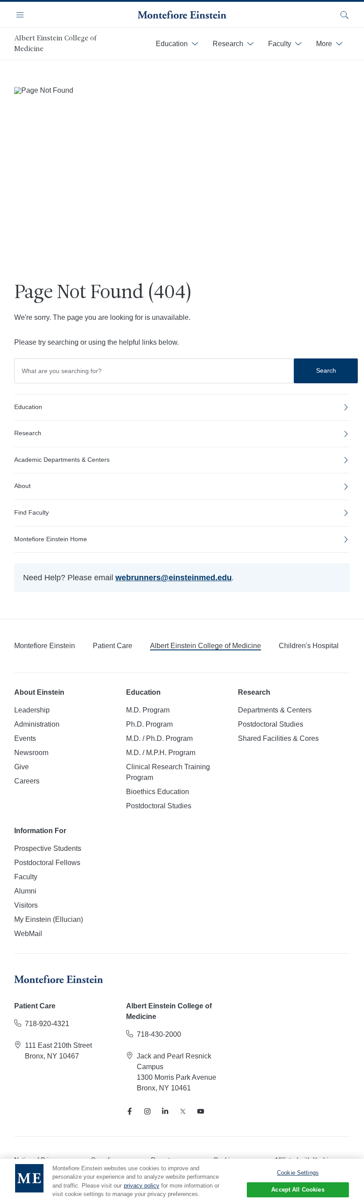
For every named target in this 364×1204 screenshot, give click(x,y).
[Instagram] (147, 1111)
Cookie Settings (298, 1172)
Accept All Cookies (297, 1189)
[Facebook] (129, 1111)
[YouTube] (200, 1111)
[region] (182, 1181)
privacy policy (141, 1185)
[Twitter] (182, 1111)
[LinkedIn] (165, 1111)
